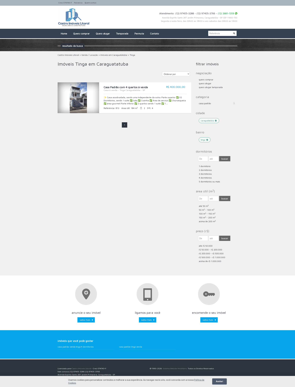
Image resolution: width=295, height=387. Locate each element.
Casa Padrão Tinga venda (130, 347)
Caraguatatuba (207, 120)
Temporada (122, 33)
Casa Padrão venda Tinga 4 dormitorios (76, 347)
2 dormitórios (205, 170)
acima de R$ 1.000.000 (210, 261)
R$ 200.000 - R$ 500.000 (211, 253)
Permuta (139, 33)
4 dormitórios (205, 177)
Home (64, 33)
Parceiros (78, 3)
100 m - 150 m (207, 213)
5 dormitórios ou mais (209, 181)
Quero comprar (81, 33)
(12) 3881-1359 (226, 13)
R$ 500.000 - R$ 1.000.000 (212, 257)
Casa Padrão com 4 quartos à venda (126, 88)
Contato (154, 33)
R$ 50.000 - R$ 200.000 (210, 249)
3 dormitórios (205, 174)
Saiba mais (85, 319)
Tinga (203, 140)
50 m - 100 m (206, 209)
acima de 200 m (207, 221)
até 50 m (204, 206)
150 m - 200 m (207, 217)
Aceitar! (219, 381)
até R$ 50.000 (205, 245)
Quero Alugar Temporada (211, 87)
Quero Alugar (205, 83)
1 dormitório (204, 166)
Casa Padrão (205, 103)
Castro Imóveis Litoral (81, 368)
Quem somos (90, 3)
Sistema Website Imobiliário (175, 368)
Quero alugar (103, 33)
